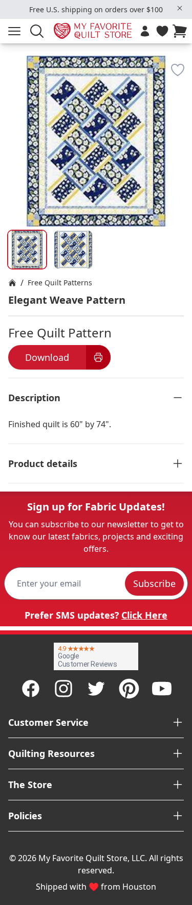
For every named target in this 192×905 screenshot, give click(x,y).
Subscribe (154, 583)
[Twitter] (96, 688)
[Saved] (162, 31)
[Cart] (182, 31)
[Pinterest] (129, 688)
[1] (73, 249)
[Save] (177, 70)
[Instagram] (63, 688)
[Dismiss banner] (180, 8)
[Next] (180, 113)
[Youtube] (162, 688)
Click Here (144, 615)
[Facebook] (30, 688)
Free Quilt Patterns (60, 282)
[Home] (12, 283)
